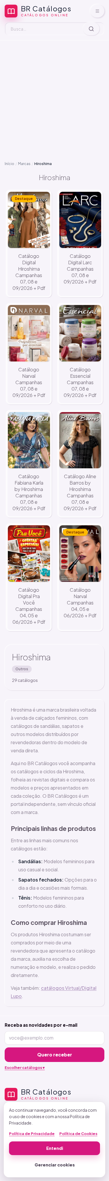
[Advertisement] (54, 96)
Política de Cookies (78, 1133)
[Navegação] (97, 11)
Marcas (24, 164)
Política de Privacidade (32, 1133)
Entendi (54, 1148)
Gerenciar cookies (55, 1164)
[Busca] (91, 28)
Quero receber (54, 1054)
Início (9, 164)
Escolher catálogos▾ (25, 1067)
